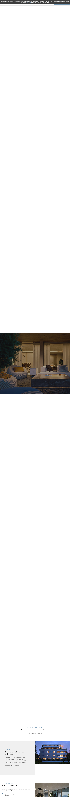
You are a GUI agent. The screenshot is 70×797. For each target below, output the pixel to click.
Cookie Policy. (28, 2)
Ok (48, 2)
